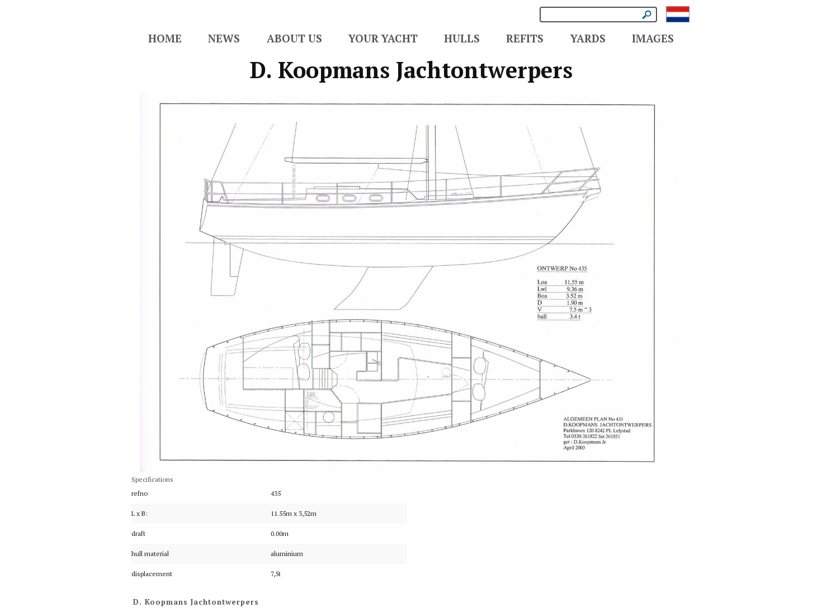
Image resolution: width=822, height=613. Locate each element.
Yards (588, 38)
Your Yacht (383, 38)
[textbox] (598, 14)
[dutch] (677, 13)
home (165, 38)
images (653, 38)
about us (294, 38)
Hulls (462, 38)
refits (525, 38)
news (224, 38)
